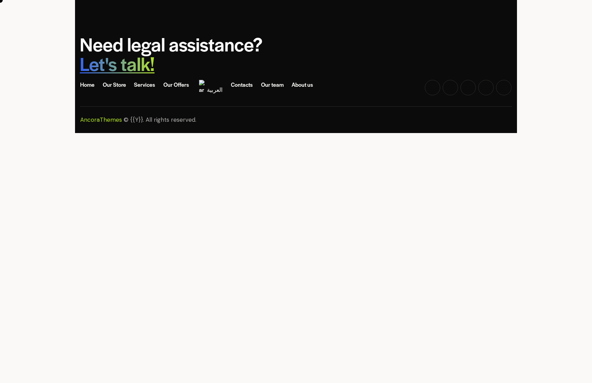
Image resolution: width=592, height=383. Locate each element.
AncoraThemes (101, 119)
